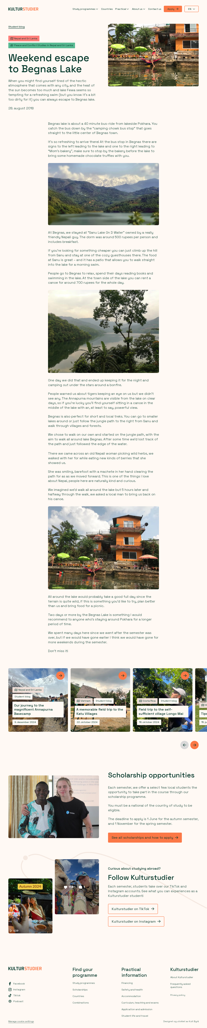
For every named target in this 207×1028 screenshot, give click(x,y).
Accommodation (131, 996)
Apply (170, 9)
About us (137, 9)
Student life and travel (135, 1015)
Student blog (16, 26)
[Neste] (194, 745)
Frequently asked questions (180, 985)
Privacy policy (177, 995)
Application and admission (137, 1009)
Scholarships (80, 989)
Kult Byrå (194, 1021)
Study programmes (84, 9)
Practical (120, 9)
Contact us (154, 9)
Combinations (81, 1002)
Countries (107, 9)
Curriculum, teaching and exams (140, 1002)
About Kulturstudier (181, 977)
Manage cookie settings (21, 1021)
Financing (127, 983)
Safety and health (132, 989)
